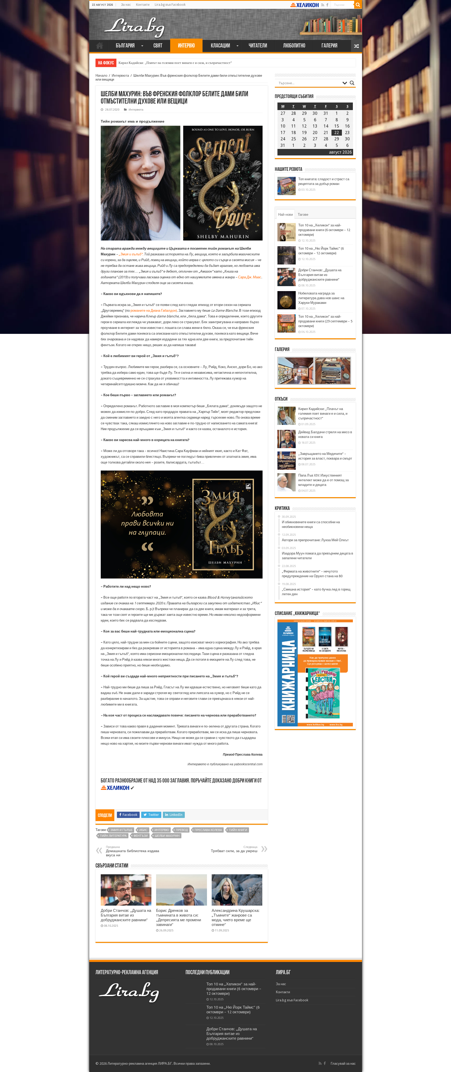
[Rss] (323, 5)
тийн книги (238, 830)
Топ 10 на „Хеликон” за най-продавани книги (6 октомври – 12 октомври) (324, 230)
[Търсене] (358, 5)
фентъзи (141, 836)
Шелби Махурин (167, 836)
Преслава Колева (208, 830)
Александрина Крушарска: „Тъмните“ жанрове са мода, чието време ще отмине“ (235, 917)
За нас (126, 5)
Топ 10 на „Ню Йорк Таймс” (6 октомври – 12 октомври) (233, 1009)
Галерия (329, 46)
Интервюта (120, 75)
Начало (100, 45)
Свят (157, 46)
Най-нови (285, 214)
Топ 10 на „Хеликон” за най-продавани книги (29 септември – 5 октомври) (325, 321)
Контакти (143, 5)
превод (182, 830)
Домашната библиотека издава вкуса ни (132, 851)
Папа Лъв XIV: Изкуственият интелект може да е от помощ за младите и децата (323, 480)
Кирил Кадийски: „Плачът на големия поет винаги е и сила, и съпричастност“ (175, 63)
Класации (220, 46)
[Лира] (135, 22)
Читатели (258, 46)
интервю (162, 830)
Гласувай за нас (343, 1063)
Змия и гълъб (121, 830)
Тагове (303, 214)
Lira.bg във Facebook (170, 5)
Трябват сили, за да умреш (234, 849)
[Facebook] (327, 5)
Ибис (143, 830)
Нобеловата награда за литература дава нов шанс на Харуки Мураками (321, 298)
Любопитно (294, 46)
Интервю (186, 46)
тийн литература (113, 836)
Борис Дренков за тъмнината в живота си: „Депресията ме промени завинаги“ (178, 917)
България (125, 46)
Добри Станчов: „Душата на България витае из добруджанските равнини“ (126, 915)
